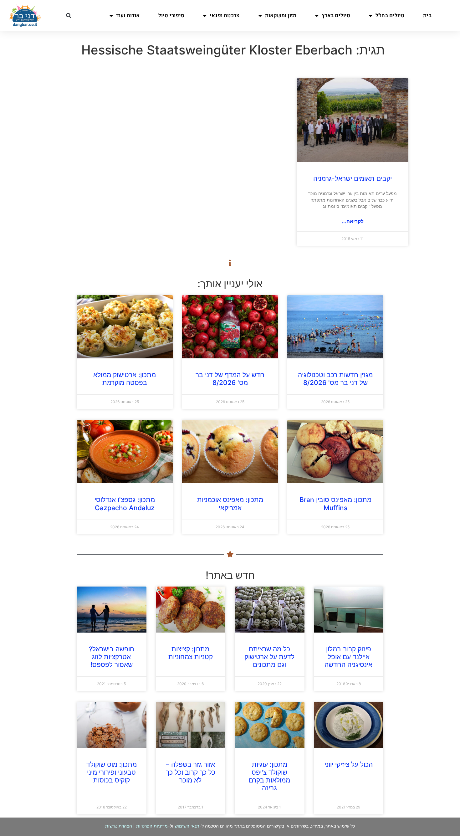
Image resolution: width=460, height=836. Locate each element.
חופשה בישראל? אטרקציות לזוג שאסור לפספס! (111, 657)
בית (427, 15)
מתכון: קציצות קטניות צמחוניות (190, 653)
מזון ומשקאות (280, 15)
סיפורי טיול (171, 15)
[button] (69, 15)
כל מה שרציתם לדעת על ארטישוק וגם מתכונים (269, 657)
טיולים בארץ (336, 15)
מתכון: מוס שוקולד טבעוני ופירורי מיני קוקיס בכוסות (111, 772)
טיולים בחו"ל (390, 15)
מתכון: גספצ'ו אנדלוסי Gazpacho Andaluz (125, 503)
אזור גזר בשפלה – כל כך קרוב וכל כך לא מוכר (190, 772)
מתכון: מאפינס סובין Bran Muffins (335, 503)
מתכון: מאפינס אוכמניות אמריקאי (230, 503)
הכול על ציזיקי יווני (349, 764)
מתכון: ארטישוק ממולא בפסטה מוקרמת (124, 379)
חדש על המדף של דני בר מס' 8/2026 (230, 379)
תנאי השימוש (187, 825)
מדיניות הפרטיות (152, 825)
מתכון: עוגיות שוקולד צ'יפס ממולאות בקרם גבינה (269, 776)
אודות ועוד (128, 15)
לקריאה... (353, 221)
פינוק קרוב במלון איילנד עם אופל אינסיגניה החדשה (348, 657)
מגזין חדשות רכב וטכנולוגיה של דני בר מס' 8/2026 (335, 379)
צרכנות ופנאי (224, 15)
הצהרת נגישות (118, 825)
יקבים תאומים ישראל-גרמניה (352, 178)
